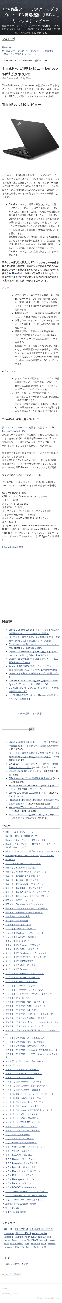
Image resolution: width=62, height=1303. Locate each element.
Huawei (7, 1240)
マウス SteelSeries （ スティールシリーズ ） (26, 1195)
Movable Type (54, 1298)
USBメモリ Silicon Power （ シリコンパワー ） (27, 896)
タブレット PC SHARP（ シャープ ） (22, 977)
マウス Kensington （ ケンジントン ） (23, 1162)
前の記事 (24, 713)
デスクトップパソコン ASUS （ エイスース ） (26, 1006)
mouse (52, 1240)
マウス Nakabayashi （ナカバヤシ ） (22, 1179)
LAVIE (43, 1243)
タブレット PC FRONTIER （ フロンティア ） (26, 957)
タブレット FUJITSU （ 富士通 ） (21, 936)
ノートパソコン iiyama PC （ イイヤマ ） (24, 1102)
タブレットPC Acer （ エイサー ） (21, 981)
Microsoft (43, 1240)
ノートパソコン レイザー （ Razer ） (22, 1130)
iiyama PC (25, 1240)
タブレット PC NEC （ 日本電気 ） (21, 965)
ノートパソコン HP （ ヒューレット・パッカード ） (29, 1093)
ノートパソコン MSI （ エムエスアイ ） (23, 1114)
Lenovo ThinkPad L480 (14, 431)
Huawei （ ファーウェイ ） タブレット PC (25, 839)
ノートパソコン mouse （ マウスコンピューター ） (29, 1110)
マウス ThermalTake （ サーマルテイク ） (24, 1199)
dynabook (51, 1243)
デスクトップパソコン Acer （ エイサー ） (25, 1001)
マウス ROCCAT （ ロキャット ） (21, 1187)
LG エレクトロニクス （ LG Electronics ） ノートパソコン (32, 851)
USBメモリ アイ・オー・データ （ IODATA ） (26, 908)
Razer (27, 1246)
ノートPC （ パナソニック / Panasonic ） (24, 1061)
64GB (27, 1243)
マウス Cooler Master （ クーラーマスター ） (26, 1146)
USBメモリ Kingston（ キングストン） (23, 875)
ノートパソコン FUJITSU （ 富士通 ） (23, 1089)
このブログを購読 (12, 1274)
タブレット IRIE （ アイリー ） (20, 940)
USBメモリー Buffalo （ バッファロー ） (24, 912)
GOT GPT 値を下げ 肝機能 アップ (21, 835)
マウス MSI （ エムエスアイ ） (19, 1175)
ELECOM (21, 1229)
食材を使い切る (12, 1207)
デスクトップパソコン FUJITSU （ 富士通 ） (26, 1018)
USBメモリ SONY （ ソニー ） (19, 900)
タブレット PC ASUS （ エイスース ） (23, 948)
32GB (6, 1243)
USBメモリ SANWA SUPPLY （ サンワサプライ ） (28, 892)
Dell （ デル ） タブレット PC (19, 831)
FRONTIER (35, 1243)
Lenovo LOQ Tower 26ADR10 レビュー (28, 792)
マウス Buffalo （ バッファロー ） (21, 1142)
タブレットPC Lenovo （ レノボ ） (21, 985)
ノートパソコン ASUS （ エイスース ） (23, 1073)
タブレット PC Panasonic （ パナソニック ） (26, 969)
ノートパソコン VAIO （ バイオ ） (21, 1126)
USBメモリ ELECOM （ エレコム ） (22, 867)
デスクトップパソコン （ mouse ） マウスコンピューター (32, 1049)
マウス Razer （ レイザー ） (18, 1183)
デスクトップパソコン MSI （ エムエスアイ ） (27, 1037)
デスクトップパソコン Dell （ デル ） (22, 1010)
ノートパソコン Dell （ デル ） (19, 1077)
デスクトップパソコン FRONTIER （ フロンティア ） (30, 1014)
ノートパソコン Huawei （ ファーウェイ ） (25, 1097)
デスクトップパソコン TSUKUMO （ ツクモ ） (27, 1045)
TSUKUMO (23, 1233)
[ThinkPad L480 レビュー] (31, 167)
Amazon (15, 1240)
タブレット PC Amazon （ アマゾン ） (23, 944)
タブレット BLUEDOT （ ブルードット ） (24, 932)
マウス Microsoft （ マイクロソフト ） (23, 1171)
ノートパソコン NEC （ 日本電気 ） (22, 1118)
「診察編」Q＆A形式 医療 (17, 916)
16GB (34, 1247)
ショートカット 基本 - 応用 (18, 924)
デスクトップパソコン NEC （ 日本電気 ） (25, 1041)
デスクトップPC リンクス (17, 997)
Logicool (9, 1237)
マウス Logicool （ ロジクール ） (20, 1167)
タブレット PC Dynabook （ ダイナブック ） (26, 953)
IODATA (34, 1240)
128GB (16, 1246)
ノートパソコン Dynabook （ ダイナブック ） (26, 1085)
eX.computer (39, 1233)
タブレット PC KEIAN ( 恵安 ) (19, 961)
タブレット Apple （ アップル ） (20, 928)
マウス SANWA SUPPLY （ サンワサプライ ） (26, 1191)
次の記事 (37, 713)
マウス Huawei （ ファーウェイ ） (21, 1158)
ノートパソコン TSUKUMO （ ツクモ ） (24, 1122)
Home (4, 47)
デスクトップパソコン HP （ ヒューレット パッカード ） (32, 1022)
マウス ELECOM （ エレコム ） (20, 1154)
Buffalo (19, 1237)
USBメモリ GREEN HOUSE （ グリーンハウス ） (28, 871)
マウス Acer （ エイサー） (17, 1134)
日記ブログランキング (17, 1263)
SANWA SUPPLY (41, 1229)
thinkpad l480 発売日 (12, 547)
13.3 (22, 1246)
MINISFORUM (16, 1243)
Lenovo (9, 1233)
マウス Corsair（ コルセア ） (18, 1150)
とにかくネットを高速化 (16, 920)
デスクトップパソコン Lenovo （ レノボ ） (25, 1026)
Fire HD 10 (41, 1247)
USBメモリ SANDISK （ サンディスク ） (24, 888)
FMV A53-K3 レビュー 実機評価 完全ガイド (30, 778)
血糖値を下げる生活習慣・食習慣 (20, 1203)
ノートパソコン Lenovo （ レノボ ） (22, 1106)
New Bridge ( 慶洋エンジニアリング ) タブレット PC (29, 855)
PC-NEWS (10, 859)
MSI (49, 1237)
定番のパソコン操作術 (15, 1211)
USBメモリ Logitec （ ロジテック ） (22, 879)
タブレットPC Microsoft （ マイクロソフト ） (26, 989)
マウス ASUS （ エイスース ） (19, 1138)
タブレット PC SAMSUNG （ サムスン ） (24, 973)
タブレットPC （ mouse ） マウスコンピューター (28, 993)
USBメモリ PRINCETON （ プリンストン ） (25, 883)
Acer (27, 1237)
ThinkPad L (18, 273)
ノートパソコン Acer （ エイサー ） (22, 1069)
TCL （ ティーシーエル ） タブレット (23, 863)
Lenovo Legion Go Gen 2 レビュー (26, 770)
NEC (34, 1237)
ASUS (9, 1228)
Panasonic (8, 1246)
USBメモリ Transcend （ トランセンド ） (24, 904)
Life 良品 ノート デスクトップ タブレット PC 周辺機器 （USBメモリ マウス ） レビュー (31, 14)
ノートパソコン (12, 1065)
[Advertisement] (31, 584)
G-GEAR (42, 1237)
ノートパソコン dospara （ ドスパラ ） (23, 1081)
